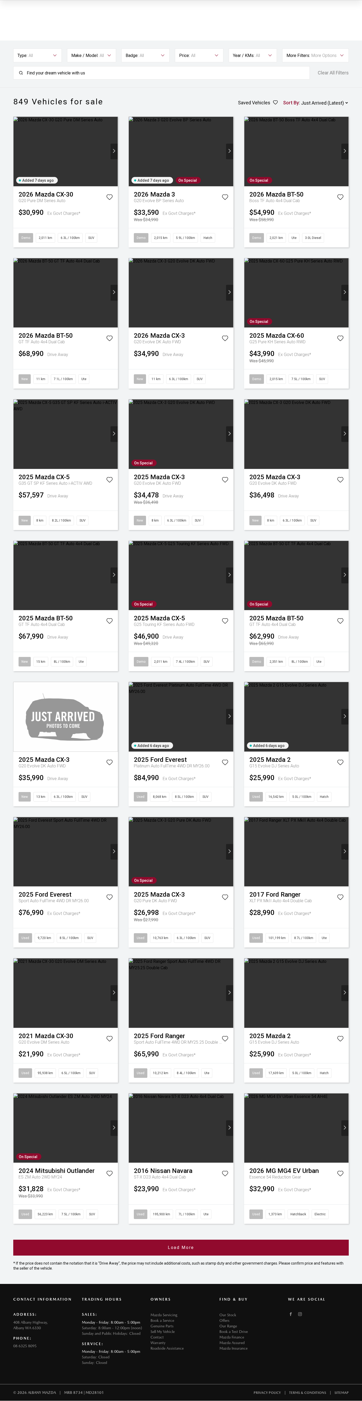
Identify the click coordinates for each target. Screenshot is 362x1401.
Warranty (158, 1343)
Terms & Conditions (307, 1393)
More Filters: (298, 55)
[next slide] (114, 151)
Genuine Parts (162, 1326)
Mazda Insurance (233, 1348)
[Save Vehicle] (109, 198)
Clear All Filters (333, 72)
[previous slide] (17, 151)
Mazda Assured (232, 1343)
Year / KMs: (243, 55)
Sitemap (341, 1393)
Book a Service (162, 1320)
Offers (224, 1320)
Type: (22, 55)
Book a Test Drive (233, 1331)
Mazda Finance (231, 1337)
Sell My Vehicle (163, 1331)
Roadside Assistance (167, 1348)
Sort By (291, 102)
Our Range (228, 1326)
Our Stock (227, 1315)
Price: (184, 55)
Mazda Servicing (164, 1315)
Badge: (132, 55)
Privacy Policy (267, 1393)
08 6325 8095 (25, 1346)
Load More (181, 1247)
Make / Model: (84, 55)
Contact (157, 1337)
